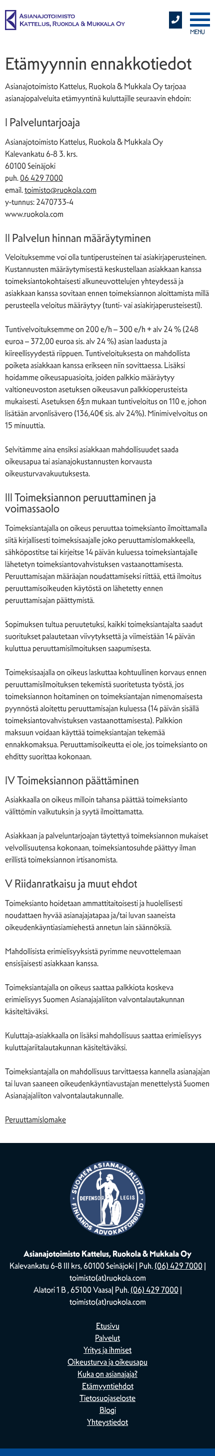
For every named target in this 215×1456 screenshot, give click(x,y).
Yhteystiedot (107, 1422)
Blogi (108, 1410)
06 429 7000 (41, 178)
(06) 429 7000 (178, 1266)
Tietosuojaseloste (108, 1398)
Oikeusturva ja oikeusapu (108, 1362)
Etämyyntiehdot (108, 1386)
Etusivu (108, 1326)
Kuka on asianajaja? (108, 1374)
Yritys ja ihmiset (108, 1350)
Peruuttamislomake (35, 1119)
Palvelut (107, 1338)
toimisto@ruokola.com (60, 190)
